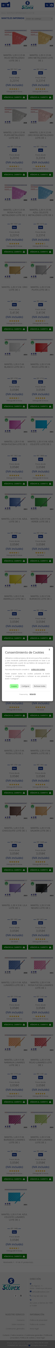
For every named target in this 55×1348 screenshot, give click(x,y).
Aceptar (14, 686)
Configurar (25, 686)
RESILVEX (33, 694)
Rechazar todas (39, 686)
